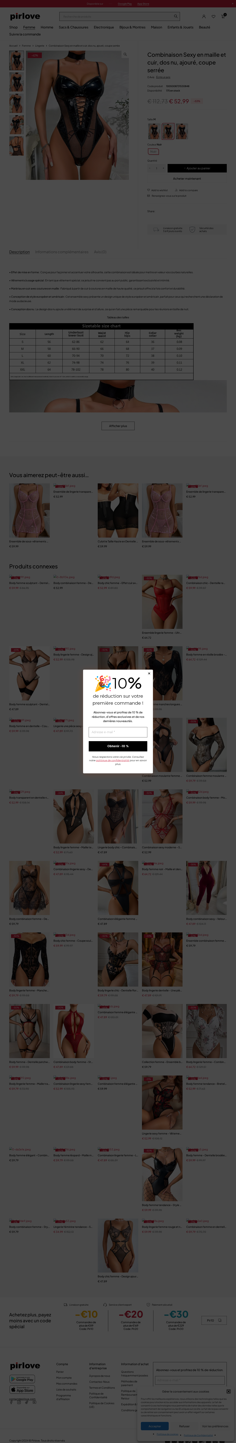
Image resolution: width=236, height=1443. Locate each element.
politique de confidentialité (112, 760)
